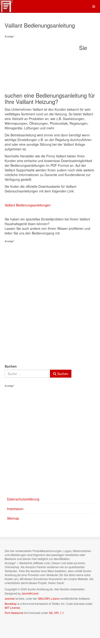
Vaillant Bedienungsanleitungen (28, 205)
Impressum (15, 508)
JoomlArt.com (30, 593)
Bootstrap (11, 604)
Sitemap (13, 518)
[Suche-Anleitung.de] (6, 6)
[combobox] (27, 374)
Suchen (11, 366)
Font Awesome (14, 613)
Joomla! (10, 598)
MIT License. (13, 608)
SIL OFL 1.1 (56, 613)
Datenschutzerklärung (23, 499)
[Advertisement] (42, 65)
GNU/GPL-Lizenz (49, 598)
